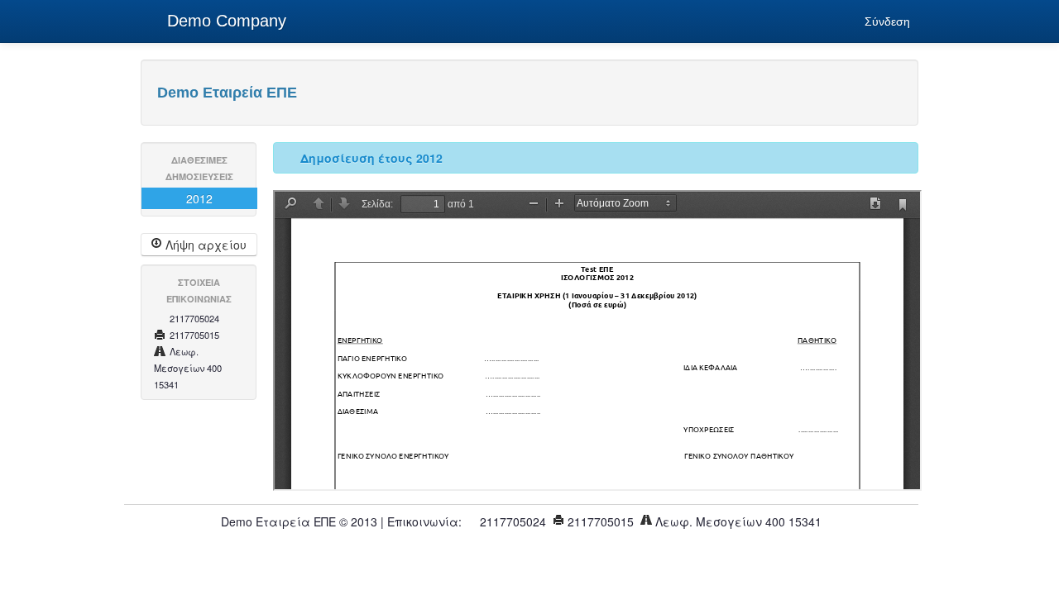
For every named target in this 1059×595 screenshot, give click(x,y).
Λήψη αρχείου (204, 244)
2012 (199, 198)
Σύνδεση (887, 21)
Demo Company (224, 21)
